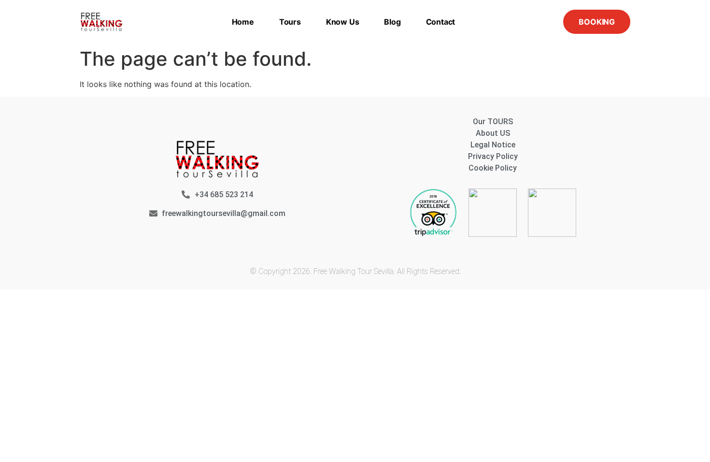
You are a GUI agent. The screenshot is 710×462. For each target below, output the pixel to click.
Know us (342, 22)
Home (243, 22)
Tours (290, 22)
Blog (392, 22)
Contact (440, 22)
